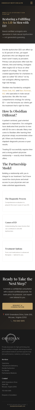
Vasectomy (5, 363)
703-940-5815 (19, 321)
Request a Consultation (17, 306)
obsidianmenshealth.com (17, 406)
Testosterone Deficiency (10, 365)
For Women (5, 370)
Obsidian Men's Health (12, 3)
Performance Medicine (9, 373)
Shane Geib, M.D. (9, 91)
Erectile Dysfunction (8, 368)
